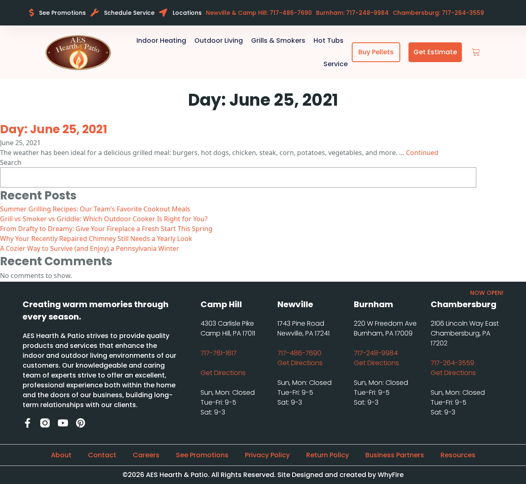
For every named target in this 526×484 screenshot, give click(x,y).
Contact (102, 455)
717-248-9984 (376, 353)
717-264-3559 (452, 363)
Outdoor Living (218, 40)
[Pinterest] (80, 423)
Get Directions (223, 372)
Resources (458, 455)
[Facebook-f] (27, 423)
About (61, 455)
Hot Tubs (329, 40)
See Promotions (202, 455)
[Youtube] (62, 423)
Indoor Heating (161, 40)
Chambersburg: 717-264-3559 (438, 13)
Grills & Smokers (278, 40)
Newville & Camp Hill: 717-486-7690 (259, 13)
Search (10, 162)
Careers (146, 455)
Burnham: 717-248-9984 (352, 13)
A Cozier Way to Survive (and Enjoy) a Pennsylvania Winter (89, 248)
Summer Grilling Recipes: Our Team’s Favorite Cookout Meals (95, 208)
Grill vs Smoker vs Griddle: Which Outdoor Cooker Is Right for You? (104, 218)
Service (335, 64)
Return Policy (327, 455)
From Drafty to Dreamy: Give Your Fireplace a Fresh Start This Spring (106, 228)
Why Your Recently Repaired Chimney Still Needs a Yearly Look (96, 238)
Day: (53, 129)
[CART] (476, 52)
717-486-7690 (299, 353)
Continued (422, 152)
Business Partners (394, 455)
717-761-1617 (219, 353)
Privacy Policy (267, 455)
